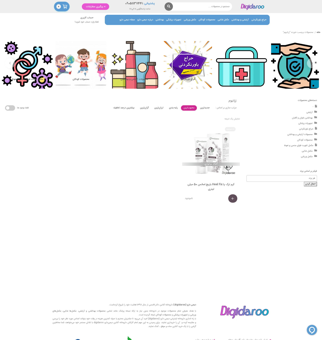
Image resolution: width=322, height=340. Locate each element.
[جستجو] (169, 6)
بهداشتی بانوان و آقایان (302, 118)
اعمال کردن (310, 184)
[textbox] (280, 178)
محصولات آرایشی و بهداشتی (300, 134)
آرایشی (309, 112)
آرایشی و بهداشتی (240, 20)
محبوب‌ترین (188, 108)
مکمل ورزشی (190, 20)
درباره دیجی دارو (145, 20)
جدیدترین (204, 108)
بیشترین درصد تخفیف (123, 108)
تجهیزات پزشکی (173, 20)
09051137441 (134, 3)
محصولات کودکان (207, 20)
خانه (318, 32)
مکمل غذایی (223, 20)
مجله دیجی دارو (127, 20)
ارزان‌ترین (158, 108)
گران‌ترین (144, 108)
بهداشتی (160, 20)
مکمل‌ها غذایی (69, 311)
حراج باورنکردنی (258, 20)
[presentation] (312, 63)
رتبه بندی (173, 108)
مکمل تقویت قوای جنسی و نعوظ (298, 145)
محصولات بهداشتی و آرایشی (91, 311)
